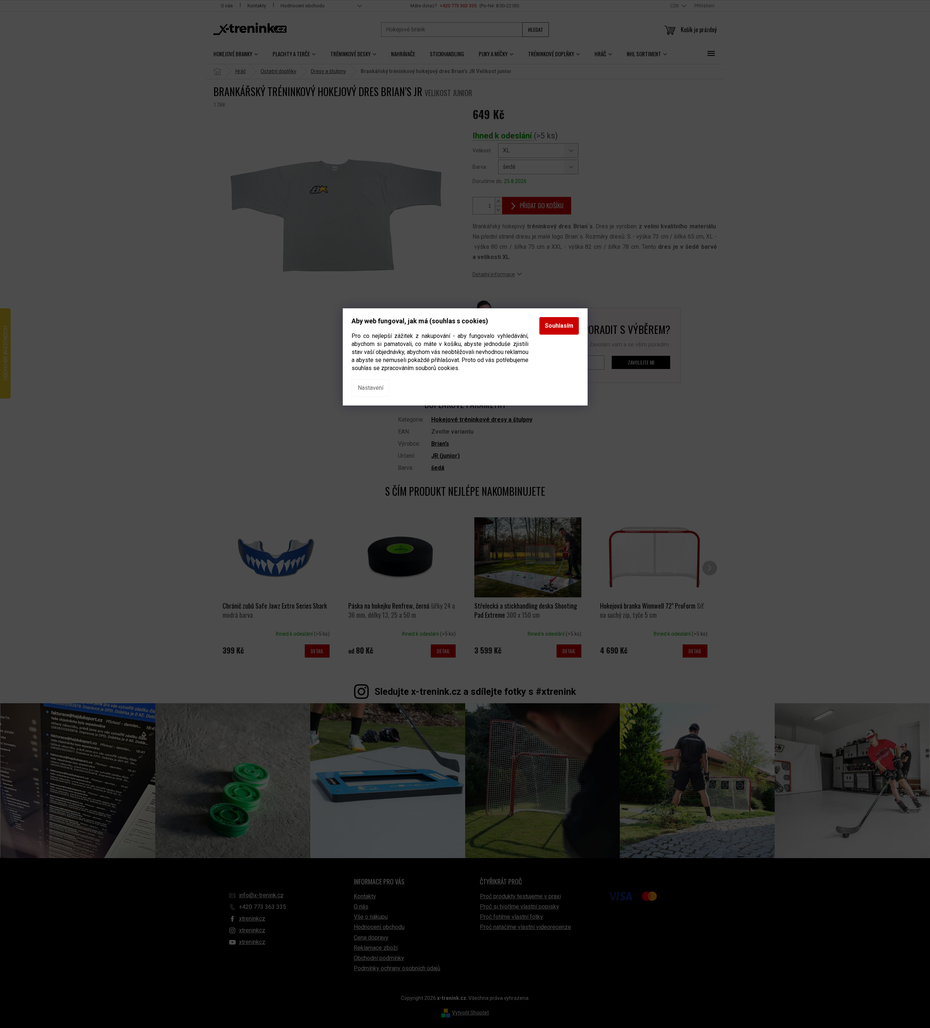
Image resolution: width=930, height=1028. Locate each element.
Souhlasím (559, 325)
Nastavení (370, 387)
